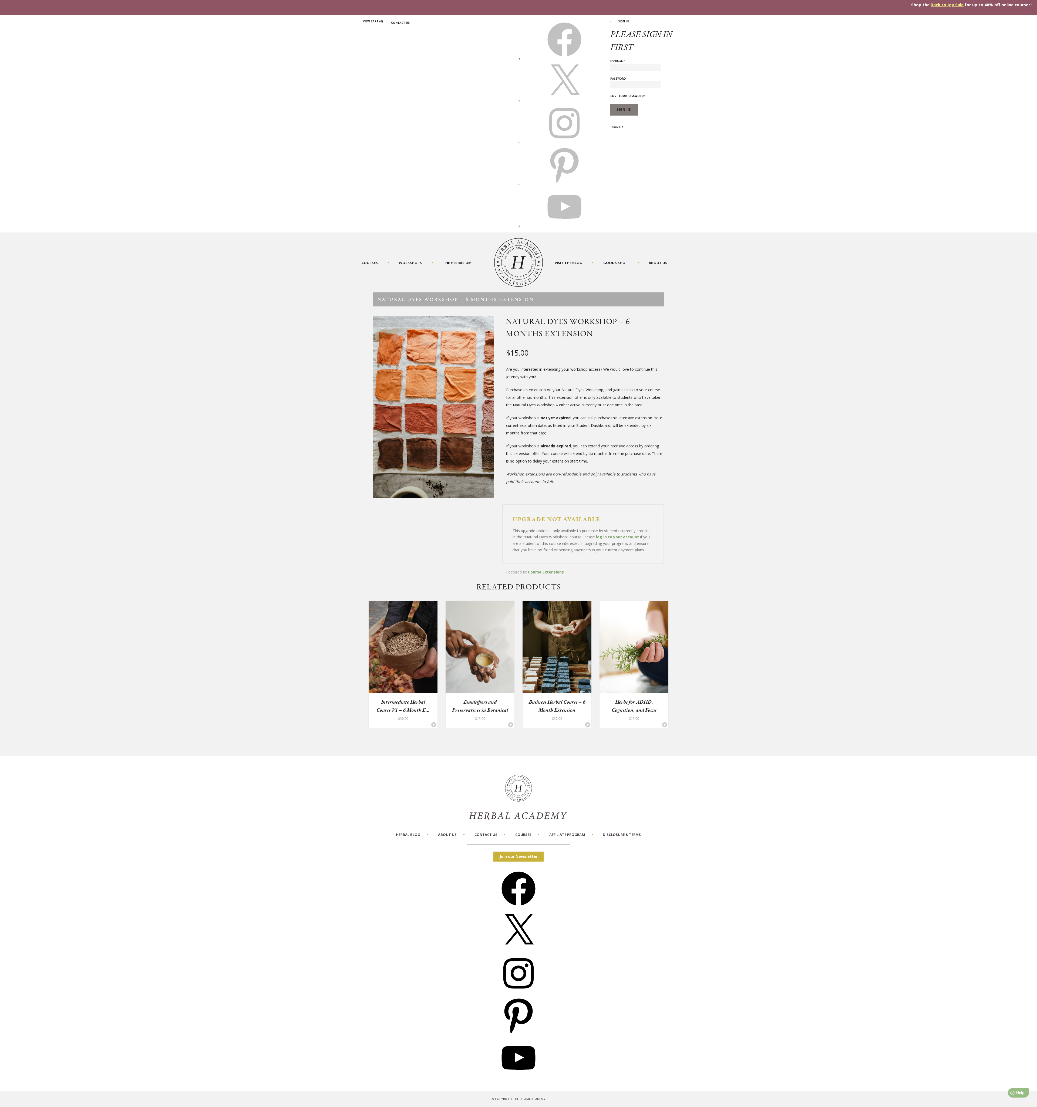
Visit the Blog (568, 262)
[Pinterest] (518, 1034)
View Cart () (373, 21)
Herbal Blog (408, 834)
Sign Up (617, 127)
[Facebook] (518, 907)
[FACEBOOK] (564, 58)
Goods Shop (615, 262)
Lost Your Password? (627, 96)
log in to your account (617, 536)
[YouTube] (518, 1076)
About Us (658, 262)
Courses (370, 262)
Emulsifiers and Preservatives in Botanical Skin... (480, 710)
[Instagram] (518, 992)
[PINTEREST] (564, 184)
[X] (564, 100)
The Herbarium (457, 262)
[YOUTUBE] (564, 226)
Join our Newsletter (519, 856)
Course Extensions (546, 572)
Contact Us (400, 23)
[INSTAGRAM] (564, 142)
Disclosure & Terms (622, 834)
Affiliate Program (567, 834)
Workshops (410, 262)
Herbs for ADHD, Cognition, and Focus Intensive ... (634, 710)
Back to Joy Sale (947, 4)
